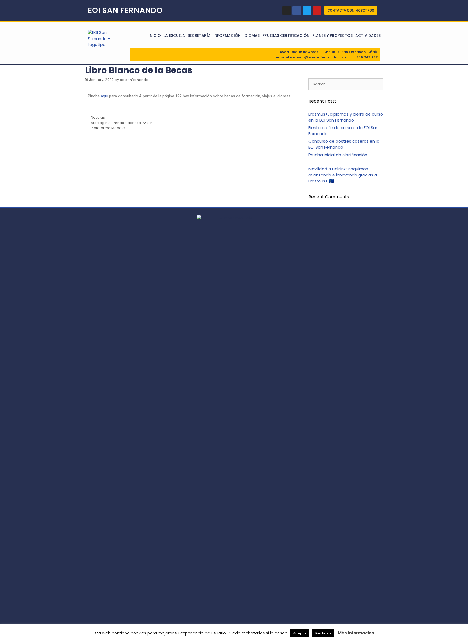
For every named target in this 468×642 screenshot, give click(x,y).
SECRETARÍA (199, 35)
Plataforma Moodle (108, 128)
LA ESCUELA (174, 35)
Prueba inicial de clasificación (337, 155)
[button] (350, 10)
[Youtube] (317, 10)
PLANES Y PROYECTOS (332, 35)
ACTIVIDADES (368, 35)
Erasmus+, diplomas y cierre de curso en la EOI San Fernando (345, 117)
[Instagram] (286, 10)
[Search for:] (345, 84)
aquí (104, 96)
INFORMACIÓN (227, 35)
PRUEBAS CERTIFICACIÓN (286, 35)
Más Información (356, 633)
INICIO (155, 35)
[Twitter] (307, 10)
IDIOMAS (251, 35)
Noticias (98, 117)
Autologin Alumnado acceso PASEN (122, 122)
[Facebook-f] (296, 10)
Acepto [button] (299, 633)
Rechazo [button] (323, 633)
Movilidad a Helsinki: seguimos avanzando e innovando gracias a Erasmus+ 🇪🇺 (342, 175)
